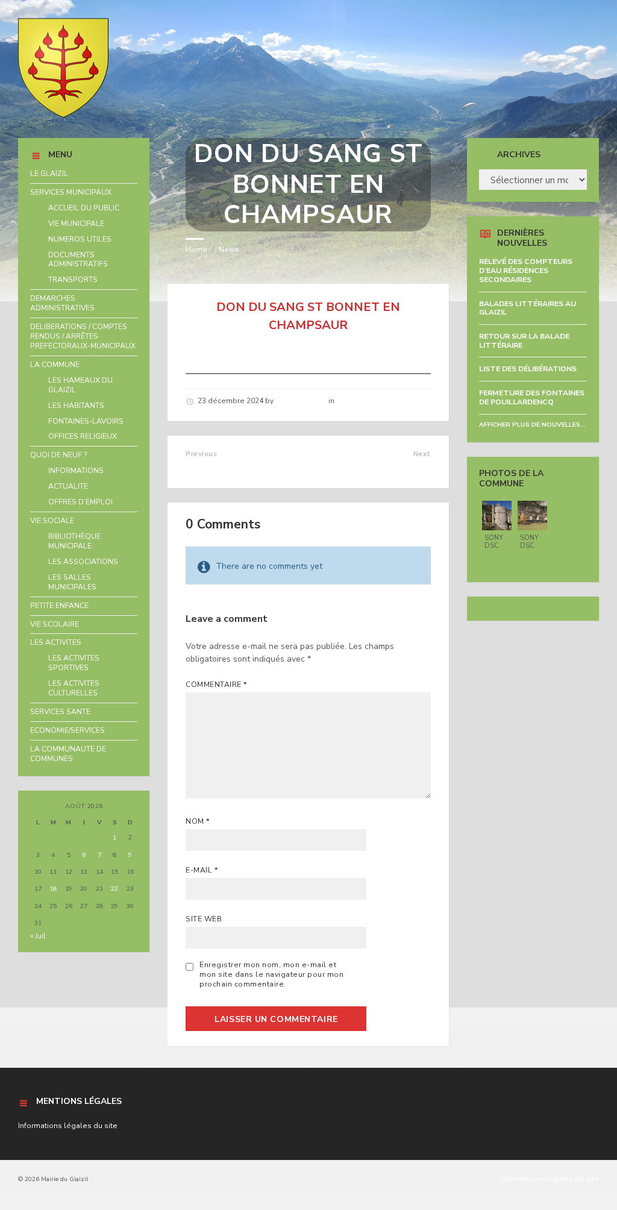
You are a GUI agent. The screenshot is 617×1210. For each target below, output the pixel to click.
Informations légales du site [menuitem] (549, 1178)
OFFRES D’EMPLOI (80, 502)
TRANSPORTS (73, 279)
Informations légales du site (67, 1125)
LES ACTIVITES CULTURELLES (73, 688)
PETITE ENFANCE (59, 605)
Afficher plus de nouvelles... (532, 424)
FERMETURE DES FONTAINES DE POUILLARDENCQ (531, 397)
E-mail (202, 870)
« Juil (38, 936)
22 (114, 888)
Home (196, 249)
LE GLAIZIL (49, 173)
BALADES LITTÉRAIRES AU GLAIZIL (527, 308)
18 (53, 888)
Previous (201, 454)
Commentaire (216, 684)
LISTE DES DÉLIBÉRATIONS (528, 369)
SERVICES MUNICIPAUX (70, 192)
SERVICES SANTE (60, 711)
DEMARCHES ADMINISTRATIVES (62, 303)
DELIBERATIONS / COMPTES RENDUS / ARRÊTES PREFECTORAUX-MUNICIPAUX (83, 336)
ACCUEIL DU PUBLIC (83, 208)
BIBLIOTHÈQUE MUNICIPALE (74, 541)
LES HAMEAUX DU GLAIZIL (80, 385)
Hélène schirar (301, 401)
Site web (204, 919)
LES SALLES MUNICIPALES (72, 582)
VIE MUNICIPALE (76, 223)
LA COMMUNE (55, 364)
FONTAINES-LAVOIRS (86, 421)
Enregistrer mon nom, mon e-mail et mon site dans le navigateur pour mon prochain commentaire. (271, 974)
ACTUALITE (68, 486)
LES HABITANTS (76, 405)
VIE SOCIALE (52, 520)
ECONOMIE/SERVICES (67, 730)
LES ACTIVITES (55, 642)
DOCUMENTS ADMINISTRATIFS (78, 259)
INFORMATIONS (76, 470)
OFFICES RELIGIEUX (82, 436)
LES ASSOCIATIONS (83, 561)
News (229, 249)
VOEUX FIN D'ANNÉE (383, 467)
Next (422, 454)
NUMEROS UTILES (79, 239)
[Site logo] (63, 115)
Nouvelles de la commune (383, 401)
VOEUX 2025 (214, 467)
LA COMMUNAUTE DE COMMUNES (68, 753)
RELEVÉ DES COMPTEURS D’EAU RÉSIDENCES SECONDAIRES (525, 270)
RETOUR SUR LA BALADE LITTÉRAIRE (524, 340)
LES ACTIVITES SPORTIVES (73, 662)
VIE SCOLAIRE (54, 624)
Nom (198, 821)
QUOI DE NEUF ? (58, 455)
